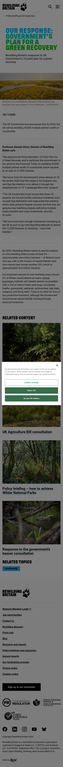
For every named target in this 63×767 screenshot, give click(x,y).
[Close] (57, 365)
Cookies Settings (31, 382)
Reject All (31, 390)
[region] (31, 383)
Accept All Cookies (31, 398)
